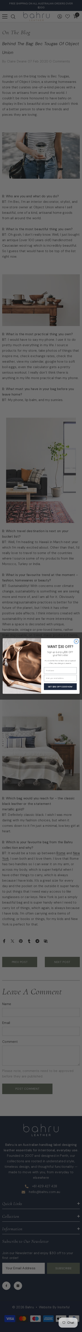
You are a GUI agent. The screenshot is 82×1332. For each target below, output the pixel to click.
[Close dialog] (76, 641)
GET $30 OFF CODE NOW (60, 686)
